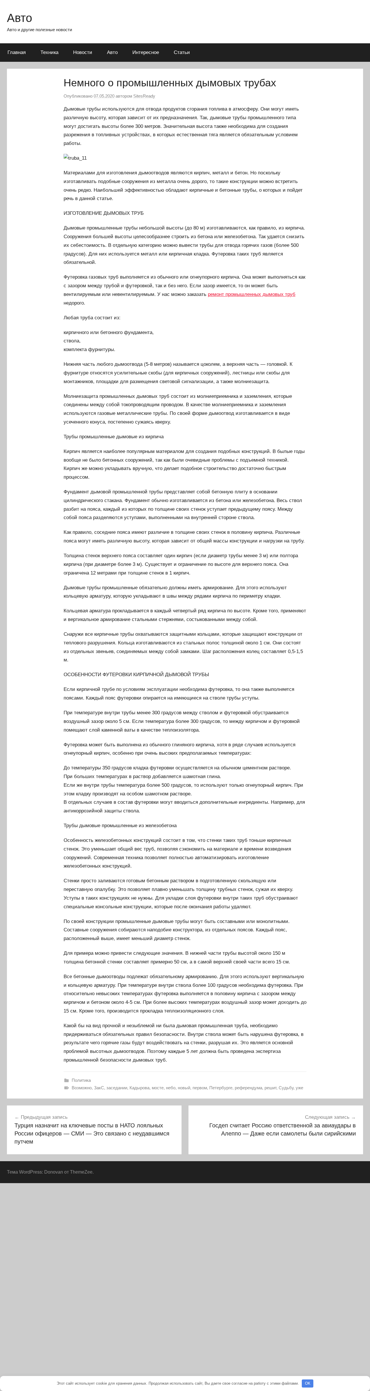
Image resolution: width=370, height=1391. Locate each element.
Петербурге (220, 1087)
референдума (248, 1087)
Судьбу (286, 1087)
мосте (158, 1087)
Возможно (82, 1087)
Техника (49, 52)
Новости (82, 52)
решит (270, 1087)
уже (299, 1087)
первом (200, 1087)
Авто (19, 18)
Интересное (145, 52)
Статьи (182, 52)
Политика (81, 1080)
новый (184, 1087)
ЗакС (99, 1087)
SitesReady (144, 96)
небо (170, 1087)
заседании (116, 1087)
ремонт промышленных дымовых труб (251, 294)
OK (307, 1383)
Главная (17, 52)
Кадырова (139, 1087)
